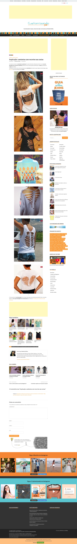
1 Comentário (23, 61)
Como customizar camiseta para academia (13, 341)
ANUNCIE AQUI (59, 73)
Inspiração (61, 151)
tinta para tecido (64, 249)
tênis (51, 250)
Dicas (56, 241)
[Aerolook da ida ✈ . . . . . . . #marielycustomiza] (38, 465)
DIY (58, 241)
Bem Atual (52, 272)
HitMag (66, 530)
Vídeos (61, 250)
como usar (58, 238)
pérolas (55, 247)
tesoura (11, 69)
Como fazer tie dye (58, 177)
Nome (10, 420)
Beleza (51, 146)
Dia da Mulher (61, 148)
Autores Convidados (57, 233)
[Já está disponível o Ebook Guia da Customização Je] (38, 491)
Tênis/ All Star (52, 158)
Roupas (16, 57)
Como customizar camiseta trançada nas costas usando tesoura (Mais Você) (21, 342)
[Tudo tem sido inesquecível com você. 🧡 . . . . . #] (54, 465)
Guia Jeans (61, 35)
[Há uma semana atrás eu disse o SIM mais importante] (69, 465)
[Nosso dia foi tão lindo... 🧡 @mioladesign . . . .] (8, 465)
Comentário (12, 406)
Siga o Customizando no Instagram (38, 481)
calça (51, 235)
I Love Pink (52, 286)
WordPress (62, 530)
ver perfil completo (63, 131)
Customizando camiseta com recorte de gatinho (21, 328)
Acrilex (51, 233)
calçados (54, 235)
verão (37, 346)
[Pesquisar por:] (59, 138)
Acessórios (52, 144)
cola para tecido (53, 238)
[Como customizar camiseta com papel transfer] (28, 373)
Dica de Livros (52, 149)
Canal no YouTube (54, 35)
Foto (28, 152)
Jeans (51, 153)
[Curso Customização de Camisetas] (42, 373)
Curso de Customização (44, 35)
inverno (51, 244)
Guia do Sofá (52, 285)
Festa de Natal (52, 281)
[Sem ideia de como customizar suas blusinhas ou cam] (54, 491)
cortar (17, 346)
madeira (64, 244)
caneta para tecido (58, 236)
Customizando (16, 35)
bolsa (65, 233)
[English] (9, 55)
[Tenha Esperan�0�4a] (28, 448)
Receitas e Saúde (53, 292)
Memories (52, 290)
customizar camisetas (23, 346)
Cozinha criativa (62, 146)
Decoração (28, 35)
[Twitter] (67, 3)
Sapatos (60, 157)
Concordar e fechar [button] (40, 542)
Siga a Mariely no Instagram (38, 455)
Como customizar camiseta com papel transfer (28, 376)
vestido (57, 250)
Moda (23, 35)
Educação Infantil (53, 279)
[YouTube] (64, 3)
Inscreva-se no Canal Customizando (57, 264)
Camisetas (11, 57)
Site (10, 430)
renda (58, 247)
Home (11, 35)
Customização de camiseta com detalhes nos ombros (37, 328)
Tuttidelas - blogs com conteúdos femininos (25, 533)
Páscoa (51, 247)
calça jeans (59, 235)
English (51, 151)
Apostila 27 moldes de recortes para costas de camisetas (12, 328)
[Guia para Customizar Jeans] (59, 105)
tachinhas (55, 249)
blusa (62, 233)
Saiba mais (35, 542)
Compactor (63, 238)
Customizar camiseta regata (37, 341)
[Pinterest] (63, 3)
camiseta (63, 235)
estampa (61, 241)
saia (61, 247)
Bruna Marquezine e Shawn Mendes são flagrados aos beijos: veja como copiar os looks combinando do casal (38, 514)
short (64, 247)
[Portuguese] (11, 55)
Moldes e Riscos (53, 155)
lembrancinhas (59, 244)
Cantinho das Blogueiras (54, 274)
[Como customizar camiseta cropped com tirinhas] (15, 373)
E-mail (10, 425)
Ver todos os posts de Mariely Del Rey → (23, 359)
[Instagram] (66, 3)
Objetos (60, 155)
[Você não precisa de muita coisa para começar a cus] (69, 491)
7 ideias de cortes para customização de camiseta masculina (29, 341)
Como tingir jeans (58, 171)
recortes (30, 346)
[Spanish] (12, 55)
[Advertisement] (40, 12)
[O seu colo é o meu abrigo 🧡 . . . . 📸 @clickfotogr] (23, 465)
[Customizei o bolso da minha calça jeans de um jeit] (23, 491)
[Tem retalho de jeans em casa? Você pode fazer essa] (8, 491)
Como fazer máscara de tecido (60, 205)
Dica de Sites (61, 149)
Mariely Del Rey (17, 61)
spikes (51, 249)
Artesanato (35, 35)
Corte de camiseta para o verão (30, 328)
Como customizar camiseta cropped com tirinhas (14, 376)
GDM (51, 283)
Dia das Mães (52, 277)
